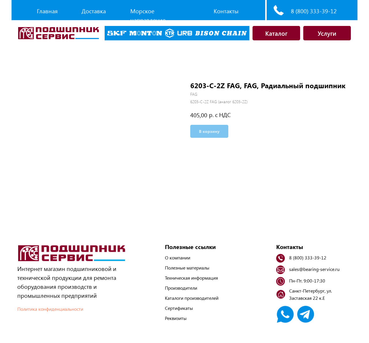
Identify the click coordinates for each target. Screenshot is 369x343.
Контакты (226, 11)
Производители (181, 288)
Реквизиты (176, 318)
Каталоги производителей (192, 298)
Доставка (94, 11)
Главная (47, 11)
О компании (177, 258)
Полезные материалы (187, 268)
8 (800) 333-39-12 (314, 11)
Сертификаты (179, 308)
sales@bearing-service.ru (314, 269)
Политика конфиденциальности (50, 309)
